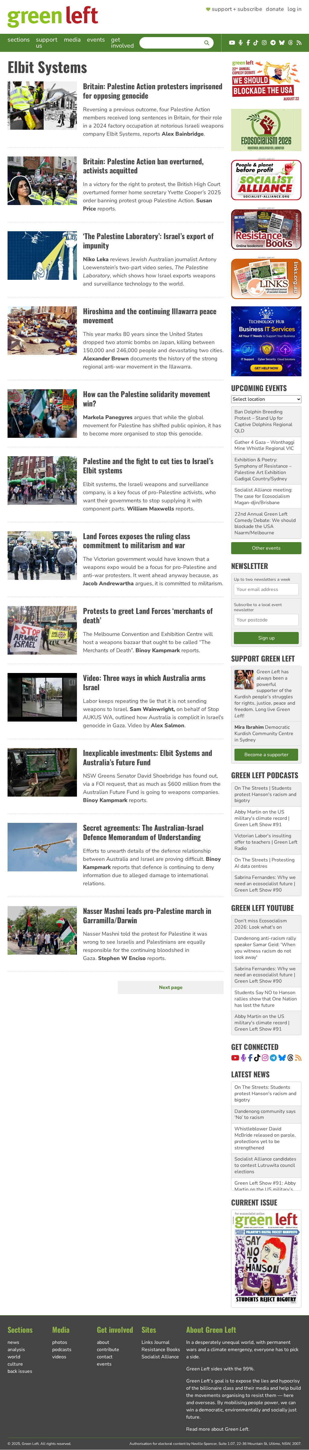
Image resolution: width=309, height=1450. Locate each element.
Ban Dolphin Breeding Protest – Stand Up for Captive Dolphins (258, 418)
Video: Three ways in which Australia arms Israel (144, 682)
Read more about (217, 1429)
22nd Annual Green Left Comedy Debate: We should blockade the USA (265, 520)
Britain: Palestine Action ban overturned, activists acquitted (143, 166)
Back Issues (20, 1371)
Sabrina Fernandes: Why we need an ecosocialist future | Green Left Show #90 (265, 883)
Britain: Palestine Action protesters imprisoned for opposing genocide (152, 91)
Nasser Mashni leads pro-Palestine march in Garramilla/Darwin (147, 915)
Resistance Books (161, 1349)
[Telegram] (273, 1057)
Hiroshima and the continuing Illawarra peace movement (149, 315)
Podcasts (62, 1349)
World (14, 1357)
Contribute (108, 1349)
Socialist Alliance (160, 1357)
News (13, 1342)
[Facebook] (250, 1057)
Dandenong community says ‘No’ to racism (265, 1100)
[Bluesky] (282, 1057)
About (103, 1342)
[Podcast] (243, 1057)
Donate (275, 9)
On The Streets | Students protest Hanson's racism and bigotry (265, 794)
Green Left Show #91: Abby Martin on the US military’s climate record (265, 1175)
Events (96, 40)
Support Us (46, 43)
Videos (59, 1357)
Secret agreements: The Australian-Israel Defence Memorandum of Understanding (143, 832)
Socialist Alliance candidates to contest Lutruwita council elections (265, 1151)
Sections (19, 40)
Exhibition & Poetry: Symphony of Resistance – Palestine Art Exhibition (262, 466)
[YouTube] (235, 1057)
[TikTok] (257, 1057)
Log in (294, 9)
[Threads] (290, 1057)
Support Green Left (263, 658)
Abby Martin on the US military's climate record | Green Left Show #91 (261, 818)
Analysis (16, 1349)
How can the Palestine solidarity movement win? (146, 398)
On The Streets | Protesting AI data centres (264, 863)
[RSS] (298, 1057)
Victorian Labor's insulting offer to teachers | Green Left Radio (266, 842)
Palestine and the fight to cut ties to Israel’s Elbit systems (148, 465)
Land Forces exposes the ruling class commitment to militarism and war (136, 540)
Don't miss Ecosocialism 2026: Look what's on (260, 924)
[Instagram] (265, 1057)
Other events (266, 548)
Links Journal (156, 1342)
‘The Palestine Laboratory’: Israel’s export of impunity (148, 240)
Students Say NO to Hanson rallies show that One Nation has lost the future (265, 999)
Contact (105, 1357)
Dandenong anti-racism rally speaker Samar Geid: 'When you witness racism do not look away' (265, 947)
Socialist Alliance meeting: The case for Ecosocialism (263, 493)
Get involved (122, 43)
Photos (59, 1342)
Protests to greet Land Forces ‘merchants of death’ (148, 615)
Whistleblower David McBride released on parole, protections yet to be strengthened (265, 1124)
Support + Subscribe (237, 9)
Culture (15, 1364)
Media (72, 40)
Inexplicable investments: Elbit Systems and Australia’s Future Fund (147, 757)
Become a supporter (266, 754)
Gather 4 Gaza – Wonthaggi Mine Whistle (264, 445)
